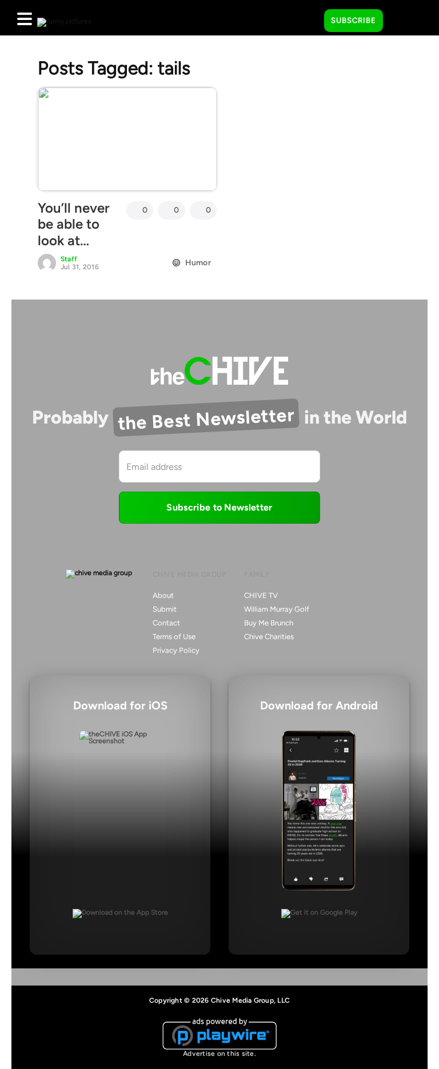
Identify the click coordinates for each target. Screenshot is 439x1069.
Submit (165, 609)
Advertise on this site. (219, 1054)
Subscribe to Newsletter (219, 507)
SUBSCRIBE (353, 20)
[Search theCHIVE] (307, 17)
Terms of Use (174, 636)
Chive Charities (269, 636)
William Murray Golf (276, 609)
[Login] (402, 21)
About (163, 595)
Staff (69, 259)
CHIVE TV (261, 595)
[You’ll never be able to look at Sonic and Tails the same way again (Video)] (127, 138)
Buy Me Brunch (268, 623)
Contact (166, 623)
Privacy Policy (176, 650)
